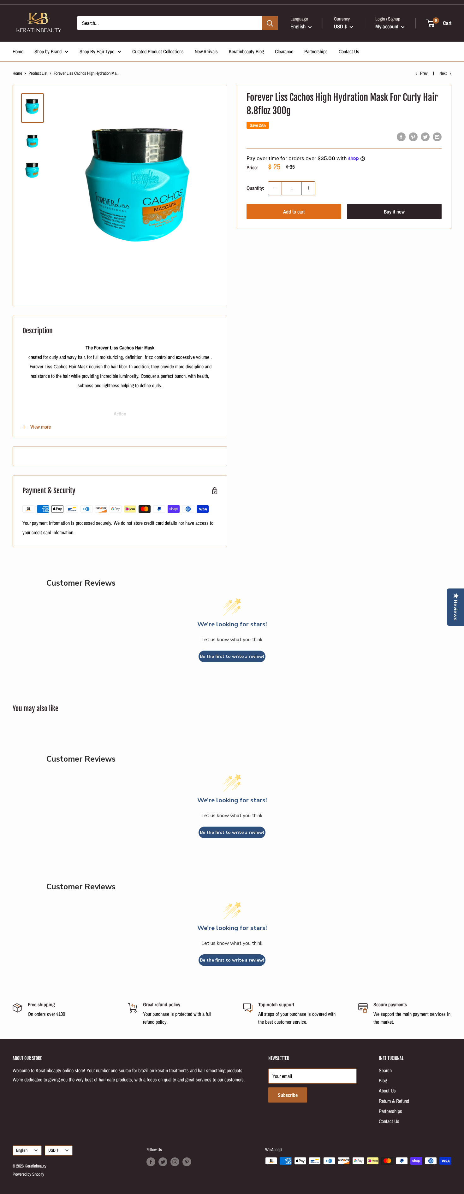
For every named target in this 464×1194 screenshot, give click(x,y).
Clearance (284, 51)
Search (385, 1070)
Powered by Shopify (28, 1174)
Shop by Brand (48, 51)
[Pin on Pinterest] (413, 137)
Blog (383, 1080)
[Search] (270, 23)
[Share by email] (437, 137)
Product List (37, 73)
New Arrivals (206, 51)
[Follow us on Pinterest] (186, 1161)
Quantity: (255, 187)
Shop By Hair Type (97, 51)
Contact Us (349, 51)
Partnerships (316, 51)
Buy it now (394, 211)
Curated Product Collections (158, 51)
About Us (387, 1090)
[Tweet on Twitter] (425, 137)
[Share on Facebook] (401, 137)
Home (18, 51)
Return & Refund (394, 1100)
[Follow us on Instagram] (174, 1161)
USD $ (53, 1150)
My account (387, 26)
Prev (424, 73)
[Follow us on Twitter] (162, 1161)
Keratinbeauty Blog (246, 51)
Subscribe (288, 1095)
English (21, 1150)
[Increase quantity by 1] (308, 188)
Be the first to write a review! (232, 656)
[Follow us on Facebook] (150, 1161)
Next (443, 73)
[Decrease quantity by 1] (275, 188)
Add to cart (294, 211)
